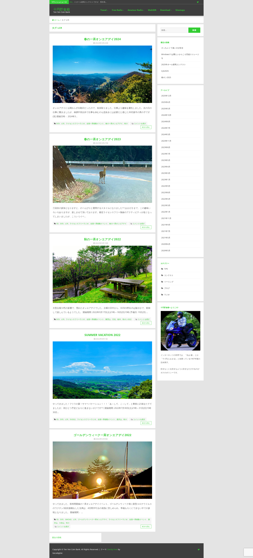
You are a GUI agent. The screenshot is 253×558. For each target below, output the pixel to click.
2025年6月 (165, 102)
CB (57, 223)
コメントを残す (140, 123)
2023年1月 (165, 179)
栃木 (119, 319)
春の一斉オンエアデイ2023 (102, 139)
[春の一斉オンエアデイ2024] (102, 74)
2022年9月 (165, 186)
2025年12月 (166, 95)
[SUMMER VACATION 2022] (102, 370)
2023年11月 (166, 141)
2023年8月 (165, 147)
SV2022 (73, 419)
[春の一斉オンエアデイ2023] (102, 174)
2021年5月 (165, 237)
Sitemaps (180, 10)
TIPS (166, 269)
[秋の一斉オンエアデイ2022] (102, 274)
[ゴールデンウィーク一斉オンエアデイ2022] (102, 470)
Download (165, 10)
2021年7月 (165, 231)
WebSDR (152, 10)
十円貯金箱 (61, 9)
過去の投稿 (56, 537)
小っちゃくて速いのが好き (172, 48)
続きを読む (146, 127)
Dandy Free (112, 549)
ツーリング (168, 281)
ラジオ (167, 294)
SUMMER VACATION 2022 (102, 335)
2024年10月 (166, 115)
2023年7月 (165, 153)
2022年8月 (165, 192)
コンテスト (168, 275)
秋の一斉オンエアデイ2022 (102, 239)
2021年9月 (165, 224)
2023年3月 (165, 173)
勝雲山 (108, 319)
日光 (114, 319)
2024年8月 (165, 121)
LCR (62, 123)
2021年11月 (166, 218)
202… (71, 2)
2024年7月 (165, 128)
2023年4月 (165, 166)
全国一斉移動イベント (95, 123)
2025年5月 (165, 108)
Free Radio (117, 10)
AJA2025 (165, 71)
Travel (103, 10)
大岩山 (61, 523)
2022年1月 (165, 212)
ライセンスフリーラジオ (75, 123)
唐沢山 (119, 419)
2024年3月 (165, 134)
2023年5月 (165, 160)
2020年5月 (165, 250)
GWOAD (68, 519)
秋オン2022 (127, 319)
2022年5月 (165, 199)
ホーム (57, 20)
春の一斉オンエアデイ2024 (102, 39)
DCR (58, 123)
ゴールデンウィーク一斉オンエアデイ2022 (102, 435)
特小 (126, 123)
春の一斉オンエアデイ (114, 123)
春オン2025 (166, 77)
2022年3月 (165, 205)
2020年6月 (165, 244)
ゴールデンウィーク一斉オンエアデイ (92, 519)
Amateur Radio (135, 10)
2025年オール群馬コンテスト (173, 64)
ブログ (167, 288)
